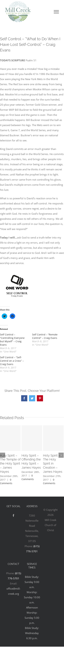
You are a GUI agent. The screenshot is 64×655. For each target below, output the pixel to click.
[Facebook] (13, 515)
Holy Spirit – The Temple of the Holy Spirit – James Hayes (10, 464)
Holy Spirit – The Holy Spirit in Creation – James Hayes (52, 464)
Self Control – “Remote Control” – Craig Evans (45, 336)
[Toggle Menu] (56, 11)
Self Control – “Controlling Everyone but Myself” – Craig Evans (12, 339)
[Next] (61, 455)
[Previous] (2, 455)
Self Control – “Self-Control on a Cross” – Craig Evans (12, 361)
